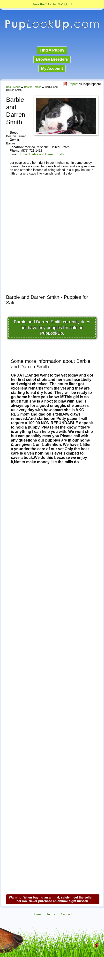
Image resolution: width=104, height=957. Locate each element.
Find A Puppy (52, 50)
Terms (50, 914)
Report (73, 84)
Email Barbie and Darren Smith (42, 154)
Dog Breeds (13, 86)
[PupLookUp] (52, 29)
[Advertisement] (52, 239)
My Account (52, 68)
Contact (66, 914)
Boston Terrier (32, 86)
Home (36, 914)
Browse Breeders (52, 59)
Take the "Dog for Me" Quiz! (52, 4)
